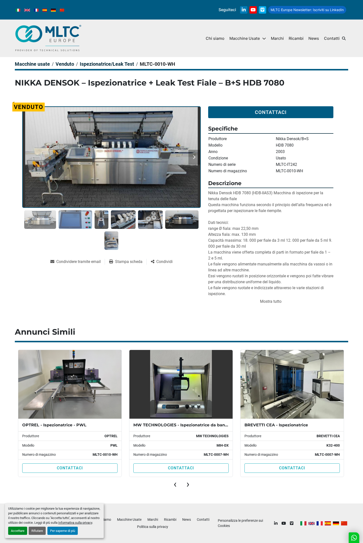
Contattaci (271, 112)
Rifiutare (37, 531)
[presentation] (175, 484)
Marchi (277, 38)
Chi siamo (215, 38)
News (313, 38)
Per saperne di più (62, 531)
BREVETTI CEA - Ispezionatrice (168, 425)
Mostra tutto (271, 301)
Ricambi (296, 38)
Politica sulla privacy (152, 527)
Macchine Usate (244, 38)
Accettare (17, 531)
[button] (247, 38)
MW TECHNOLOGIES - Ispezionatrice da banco (73, 425)
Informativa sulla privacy (75, 522)
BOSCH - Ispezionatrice (271, 425)
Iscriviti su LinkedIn (307, 10)
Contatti (332, 38)
